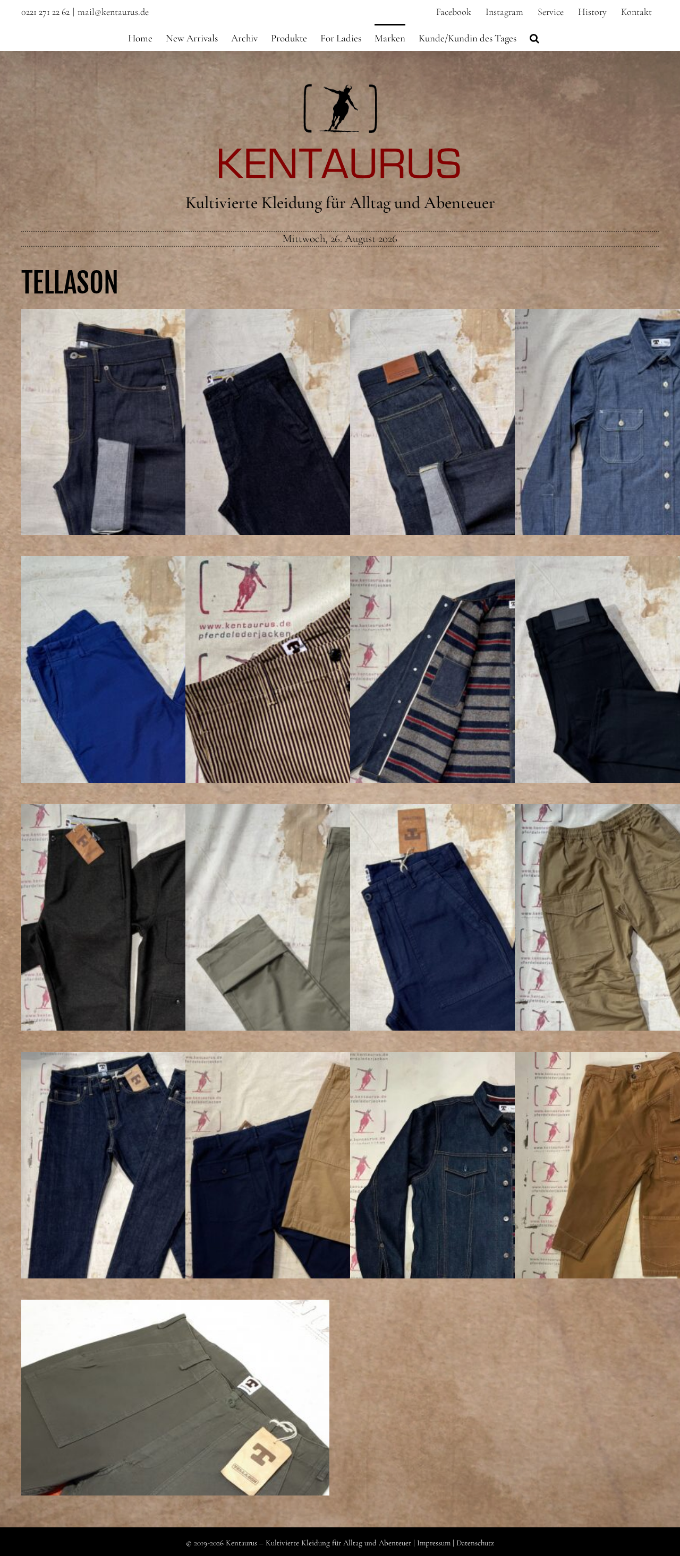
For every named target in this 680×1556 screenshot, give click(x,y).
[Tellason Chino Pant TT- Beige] (339, 958)
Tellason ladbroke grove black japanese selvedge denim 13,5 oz (668, 692)
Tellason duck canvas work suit (668, 1195)
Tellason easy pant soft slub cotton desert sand (668, 947)
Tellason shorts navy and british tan (339, 1195)
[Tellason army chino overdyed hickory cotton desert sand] (339, 710)
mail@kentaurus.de (113, 12)
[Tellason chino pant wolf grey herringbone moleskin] (339, 463)
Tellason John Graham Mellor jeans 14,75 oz (175, 452)
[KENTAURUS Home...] (340, 90)
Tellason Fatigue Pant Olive (175, 1443)
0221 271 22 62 (45, 12)
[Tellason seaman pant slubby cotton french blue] (175, 710)
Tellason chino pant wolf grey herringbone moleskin (339, 452)
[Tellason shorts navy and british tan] (339, 1206)
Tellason (69, 283)
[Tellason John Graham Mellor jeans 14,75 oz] (175, 463)
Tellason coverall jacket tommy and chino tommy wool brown (175, 939)
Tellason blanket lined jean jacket (504, 1195)
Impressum (433, 1543)
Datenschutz (475, 1543)
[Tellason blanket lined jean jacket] (504, 1206)
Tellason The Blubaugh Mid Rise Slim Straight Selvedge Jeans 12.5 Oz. (504, 444)
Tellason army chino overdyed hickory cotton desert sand (339, 692)
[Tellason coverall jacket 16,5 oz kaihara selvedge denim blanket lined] (504, 710)
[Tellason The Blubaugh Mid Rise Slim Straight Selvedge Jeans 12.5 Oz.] (504, 463)
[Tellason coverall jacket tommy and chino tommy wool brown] (175, 958)
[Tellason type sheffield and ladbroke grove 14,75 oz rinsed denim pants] (175, 1206)
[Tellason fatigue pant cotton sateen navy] (504, 958)
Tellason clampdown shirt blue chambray (668, 452)
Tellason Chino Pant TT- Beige (339, 947)
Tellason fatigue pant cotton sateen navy (504, 947)
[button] (534, 37)
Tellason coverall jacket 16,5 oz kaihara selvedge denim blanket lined (504, 692)
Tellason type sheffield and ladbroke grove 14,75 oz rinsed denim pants (175, 1187)
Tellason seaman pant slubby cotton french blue (175, 699)
